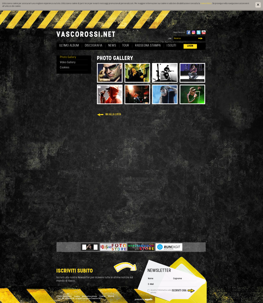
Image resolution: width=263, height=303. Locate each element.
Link (170, 39)
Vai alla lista (113, 114)
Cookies (64, 67)
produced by (140, 299)
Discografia (93, 45)
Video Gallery (68, 62)
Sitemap (111, 296)
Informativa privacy (89, 296)
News (112, 45)
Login (190, 46)
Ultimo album (69, 45)
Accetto (161, 291)
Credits (77, 296)
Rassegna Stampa (148, 45)
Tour (125, 45)
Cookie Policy (205, 3)
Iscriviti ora (179, 290)
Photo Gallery (68, 57)
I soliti (171, 45)
